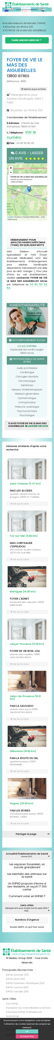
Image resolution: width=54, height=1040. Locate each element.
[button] (10, 192)
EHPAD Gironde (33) (17, 975)
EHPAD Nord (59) (15, 979)
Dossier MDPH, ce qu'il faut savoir (27, 926)
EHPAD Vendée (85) (17, 991)
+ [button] (11, 168)
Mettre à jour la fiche (34, 89)
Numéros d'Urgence (27, 919)
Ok (27, 1031)
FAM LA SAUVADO (21, 706)
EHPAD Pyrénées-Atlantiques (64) (25, 983)
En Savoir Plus (27, 1036)
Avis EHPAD (12, 1003)
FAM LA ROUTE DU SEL (24, 758)
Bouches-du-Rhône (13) (19, 27)
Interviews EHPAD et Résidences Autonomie (24, 1014)
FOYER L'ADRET (19, 598)
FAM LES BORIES (20, 810)
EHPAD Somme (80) (17, 987)
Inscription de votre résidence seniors (28, 1008)
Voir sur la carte (20, 503)
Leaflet (10, 217)
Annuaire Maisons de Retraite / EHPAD (24, 23)
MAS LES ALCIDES (21, 490)
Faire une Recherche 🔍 (27, 40)
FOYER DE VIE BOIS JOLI (25, 651)
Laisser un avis (37, 426)
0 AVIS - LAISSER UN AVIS (26, 155)
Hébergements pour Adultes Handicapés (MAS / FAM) (25, 98)
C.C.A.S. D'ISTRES (27, 346)
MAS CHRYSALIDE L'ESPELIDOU (21, 544)
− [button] (11, 172)
